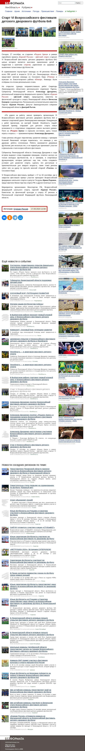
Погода (36, 11)
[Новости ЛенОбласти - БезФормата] (12, 2)
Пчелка (51, 77)
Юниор (38, 80)
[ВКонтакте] (4, 217)
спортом (27, 65)
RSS (21, 749)
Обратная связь (10, 745)
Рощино (14, 131)
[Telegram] (15, 217)
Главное (8, 11)
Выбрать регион (10, 746)
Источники (26, 11)
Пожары (59, 11)
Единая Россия (21, 209)
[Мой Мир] (20, 217)
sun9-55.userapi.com (11, 48)
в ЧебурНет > (71, 11)
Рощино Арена (41, 54)
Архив (17, 11)
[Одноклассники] (9, 217)
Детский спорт (42, 57)
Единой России (26, 57)
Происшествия (47, 11)
